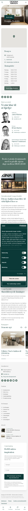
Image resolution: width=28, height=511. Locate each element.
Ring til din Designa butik (9, 376)
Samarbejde (6, 415)
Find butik (10, 509)
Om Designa (6, 407)
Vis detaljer (20, 273)
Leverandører (6, 413)
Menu (25, 509)
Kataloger (5, 394)
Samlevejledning (7, 396)
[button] (21, 327)
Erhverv (5, 411)
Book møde (9, 17)
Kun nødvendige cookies (14, 283)
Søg (3, 509)
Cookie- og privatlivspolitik (19, 500)
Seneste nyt (6, 409)
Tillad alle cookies (14, 278)
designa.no (3, 500)
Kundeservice (6, 390)
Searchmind (4, 503)
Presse (10, 500)
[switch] (24, 257)
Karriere (5, 417)
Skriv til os (5, 392)
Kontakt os (6, 374)
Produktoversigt (7, 398)
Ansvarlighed (6, 419)
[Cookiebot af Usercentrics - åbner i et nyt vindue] (19, 226)
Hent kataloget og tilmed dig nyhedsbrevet (14, 476)
